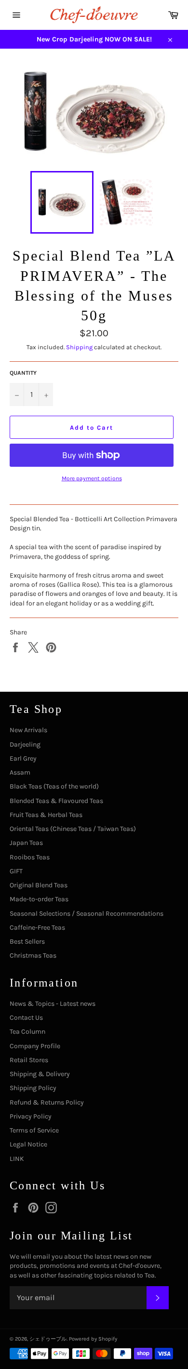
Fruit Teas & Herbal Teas (46, 815)
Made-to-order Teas (39, 899)
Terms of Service (34, 1130)
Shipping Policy (33, 1088)
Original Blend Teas (38, 885)
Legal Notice (28, 1144)
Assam (20, 772)
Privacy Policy (31, 1116)
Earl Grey (23, 758)
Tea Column (27, 1031)
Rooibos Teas (30, 857)
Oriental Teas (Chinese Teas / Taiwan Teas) (73, 829)
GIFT (16, 871)
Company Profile (35, 1046)
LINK (17, 1159)
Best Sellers (27, 941)
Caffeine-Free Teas (37, 927)
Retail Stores (29, 1060)
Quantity (23, 372)
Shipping (79, 347)
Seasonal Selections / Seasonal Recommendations (86, 913)
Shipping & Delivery (40, 1074)
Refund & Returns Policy (47, 1102)
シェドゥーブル (48, 1339)
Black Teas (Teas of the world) (54, 786)
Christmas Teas (33, 955)
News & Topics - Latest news (52, 1004)
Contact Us (26, 1018)
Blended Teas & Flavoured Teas (56, 801)
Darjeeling (25, 744)
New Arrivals (28, 730)
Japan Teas (26, 843)
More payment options (92, 478)
